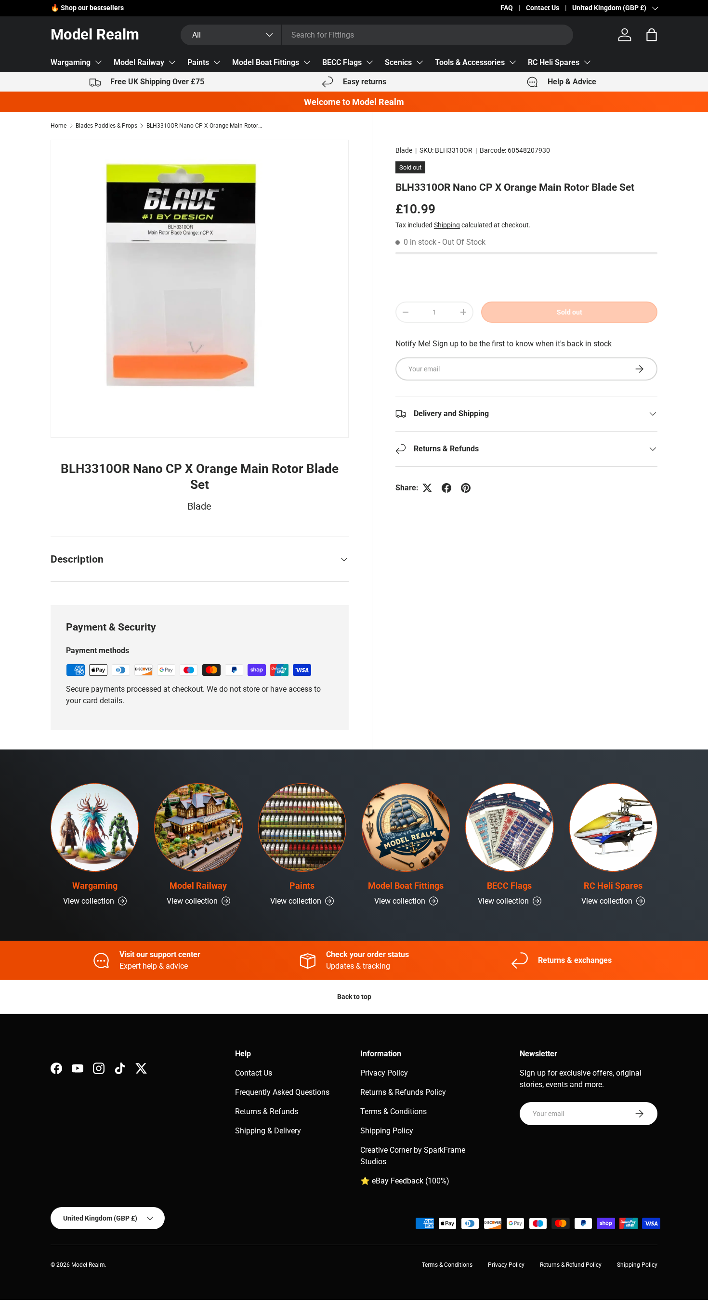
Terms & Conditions (393, 1111)
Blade (403, 150)
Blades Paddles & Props (106, 125)
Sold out (569, 312)
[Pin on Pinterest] (465, 488)
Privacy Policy (384, 1073)
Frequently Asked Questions (282, 1092)
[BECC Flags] (509, 827)
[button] (651, 34)
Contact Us (542, 8)
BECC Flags (342, 62)
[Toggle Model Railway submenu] (172, 62)
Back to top (354, 996)
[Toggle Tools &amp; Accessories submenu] (512, 62)
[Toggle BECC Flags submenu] (369, 62)
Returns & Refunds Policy (403, 1092)
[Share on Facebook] (446, 488)
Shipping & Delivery (268, 1130)
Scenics (398, 62)
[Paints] (302, 827)
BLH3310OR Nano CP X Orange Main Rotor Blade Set (204, 125)
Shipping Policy (386, 1130)
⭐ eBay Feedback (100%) (404, 1180)
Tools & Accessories (470, 62)
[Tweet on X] (427, 488)
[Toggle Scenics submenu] (419, 62)
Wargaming (71, 62)
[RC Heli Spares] (613, 827)
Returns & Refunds (266, 1111)
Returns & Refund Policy (571, 1265)
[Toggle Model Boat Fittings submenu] (307, 62)
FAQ (506, 8)
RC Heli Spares (553, 62)
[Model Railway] (198, 827)
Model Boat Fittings (265, 62)
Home (58, 125)
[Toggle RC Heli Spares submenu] (587, 62)
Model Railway (139, 62)
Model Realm (88, 1265)
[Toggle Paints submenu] (217, 62)
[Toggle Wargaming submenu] (98, 62)
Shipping (447, 225)
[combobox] (377, 35)
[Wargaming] (94, 827)
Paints (198, 62)
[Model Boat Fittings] (405, 827)
